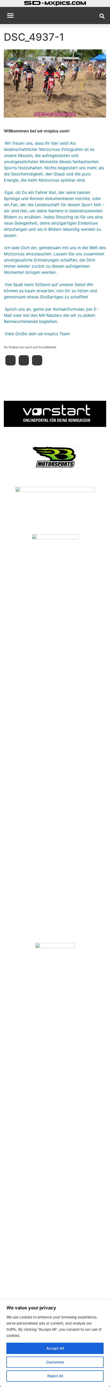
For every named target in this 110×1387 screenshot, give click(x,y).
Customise (55, 1362)
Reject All (55, 1376)
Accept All (55, 1348)
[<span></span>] (55, 414)
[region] (55, 1343)
